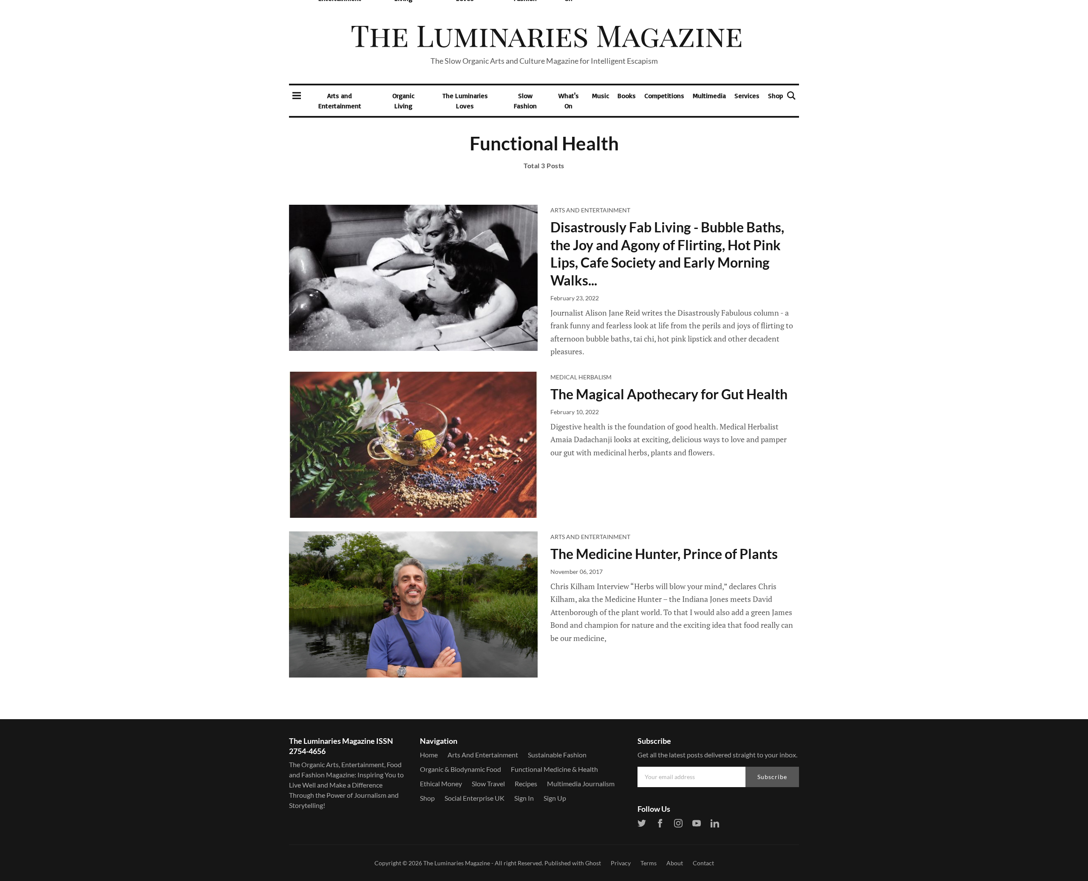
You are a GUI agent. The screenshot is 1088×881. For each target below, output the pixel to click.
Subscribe (772, 776)
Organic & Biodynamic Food (460, 769)
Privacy (621, 863)
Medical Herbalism (581, 377)
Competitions (664, 95)
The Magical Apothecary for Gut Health (669, 394)
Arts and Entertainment (339, 100)
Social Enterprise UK (474, 798)
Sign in (524, 798)
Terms (648, 863)
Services (746, 95)
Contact (703, 863)
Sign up (555, 798)
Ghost (593, 863)
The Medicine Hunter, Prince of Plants (664, 553)
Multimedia (709, 95)
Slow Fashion (525, 100)
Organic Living (403, 100)
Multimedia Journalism (581, 783)
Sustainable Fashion (557, 755)
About (674, 863)
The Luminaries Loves (465, 100)
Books (627, 95)
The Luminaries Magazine (456, 863)
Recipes (526, 783)
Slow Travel (488, 783)
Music (600, 95)
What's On (568, 100)
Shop (775, 95)
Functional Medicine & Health (554, 769)
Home (429, 755)
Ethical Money (441, 783)
